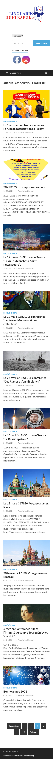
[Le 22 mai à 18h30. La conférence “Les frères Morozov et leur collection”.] (26, 300)
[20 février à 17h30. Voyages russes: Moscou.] (26, 553)
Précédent (14, 726)
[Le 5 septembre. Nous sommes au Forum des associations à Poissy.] (26, 104)
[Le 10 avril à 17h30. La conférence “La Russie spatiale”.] (26, 418)
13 (23, 732)
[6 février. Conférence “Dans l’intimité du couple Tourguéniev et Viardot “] (26, 613)
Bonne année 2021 (15, 691)
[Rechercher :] (31, 43)
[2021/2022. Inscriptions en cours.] (26, 169)
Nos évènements (10, 121)
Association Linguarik (26, 132)
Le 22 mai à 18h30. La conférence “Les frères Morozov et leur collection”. (24, 320)
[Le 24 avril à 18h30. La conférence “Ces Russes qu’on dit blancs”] (26, 361)
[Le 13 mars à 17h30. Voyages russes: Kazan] (26, 483)
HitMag (30, 755)
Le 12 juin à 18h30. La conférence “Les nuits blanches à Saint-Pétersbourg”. (24, 260)
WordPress (18, 755)
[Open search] (46, 73)
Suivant (33, 732)
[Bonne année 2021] (26, 675)
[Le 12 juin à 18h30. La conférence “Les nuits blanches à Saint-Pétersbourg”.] (26, 237)
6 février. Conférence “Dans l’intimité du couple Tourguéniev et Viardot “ (25, 632)
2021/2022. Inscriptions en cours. (24, 187)
